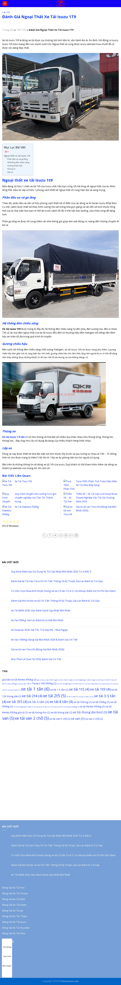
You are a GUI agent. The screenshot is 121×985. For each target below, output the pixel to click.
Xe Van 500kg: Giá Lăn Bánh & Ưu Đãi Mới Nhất (37, 620)
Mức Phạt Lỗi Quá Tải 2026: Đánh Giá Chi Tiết (36, 659)
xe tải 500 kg (82, 702)
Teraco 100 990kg (44, 683)
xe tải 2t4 (32, 695)
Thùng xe (11, 168)
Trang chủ (8, 30)
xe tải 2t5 (54, 695)
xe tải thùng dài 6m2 (90, 712)
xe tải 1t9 (100, 689)
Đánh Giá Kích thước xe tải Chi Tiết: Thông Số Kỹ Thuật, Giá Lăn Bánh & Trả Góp (55, 600)
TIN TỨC (6, 12)
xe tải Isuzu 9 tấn (41, 707)
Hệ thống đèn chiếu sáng (18, 162)
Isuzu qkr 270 (25, 684)
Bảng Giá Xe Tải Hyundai (15, 927)
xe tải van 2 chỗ (32, 718)
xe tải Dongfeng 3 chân (23, 707)
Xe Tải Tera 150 (23, 481)
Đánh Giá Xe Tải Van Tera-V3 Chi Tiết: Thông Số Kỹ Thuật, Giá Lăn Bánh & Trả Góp (57, 581)
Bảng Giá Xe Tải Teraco (15, 893)
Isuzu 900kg (13, 684)
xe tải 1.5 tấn (59, 689)
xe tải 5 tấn (38, 702)
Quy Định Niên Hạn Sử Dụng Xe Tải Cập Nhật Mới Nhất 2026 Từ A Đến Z (51, 571)
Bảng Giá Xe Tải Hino (14, 933)
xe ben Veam (14, 690)
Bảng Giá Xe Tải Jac (12, 910)
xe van (78, 718)
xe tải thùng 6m (39, 712)
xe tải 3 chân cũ (86, 697)
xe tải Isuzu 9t (56, 707)
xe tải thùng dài (61, 712)
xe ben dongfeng (64, 684)
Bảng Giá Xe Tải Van (13, 887)
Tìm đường (7, 947)
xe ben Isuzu (106, 684)
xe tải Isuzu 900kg (71, 707)
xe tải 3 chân (72, 697)
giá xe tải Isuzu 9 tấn (102, 680)
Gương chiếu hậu (14, 165)
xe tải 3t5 (17, 701)
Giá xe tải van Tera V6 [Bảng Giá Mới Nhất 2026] (37, 649)
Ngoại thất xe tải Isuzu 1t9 (17, 155)
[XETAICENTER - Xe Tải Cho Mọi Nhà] (60, 3)
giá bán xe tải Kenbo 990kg (19, 679)
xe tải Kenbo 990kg (92, 706)
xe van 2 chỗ (94, 718)
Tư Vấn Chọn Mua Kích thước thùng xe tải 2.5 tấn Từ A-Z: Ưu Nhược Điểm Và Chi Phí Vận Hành (63, 591)
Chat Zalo (7, 956)
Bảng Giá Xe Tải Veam (14, 904)
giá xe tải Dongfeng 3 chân (81, 680)
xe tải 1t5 (79, 689)
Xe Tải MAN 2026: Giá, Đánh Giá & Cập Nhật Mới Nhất (40, 610)
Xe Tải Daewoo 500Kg (27, 506)
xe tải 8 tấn (61, 701)
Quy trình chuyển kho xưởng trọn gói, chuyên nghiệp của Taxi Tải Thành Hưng (36, 497)
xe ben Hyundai (92, 684)
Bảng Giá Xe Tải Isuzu (14, 922)
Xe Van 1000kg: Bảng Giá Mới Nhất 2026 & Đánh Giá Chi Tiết (44, 639)
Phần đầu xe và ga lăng (17, 159)
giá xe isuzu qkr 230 (45, 680)
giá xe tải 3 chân (62, 680)
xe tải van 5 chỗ (59, 718)
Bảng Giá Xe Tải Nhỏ (13, 899)
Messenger (7, 966)
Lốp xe (10, 172)
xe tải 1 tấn (35, 689)
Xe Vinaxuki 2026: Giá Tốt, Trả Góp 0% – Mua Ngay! (39, 630)
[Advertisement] (60, 745)
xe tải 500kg (101, 702)
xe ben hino (79, 684)
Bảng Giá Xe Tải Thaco (14, 916)
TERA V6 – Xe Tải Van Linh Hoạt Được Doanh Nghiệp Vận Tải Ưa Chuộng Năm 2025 (96, 497)
